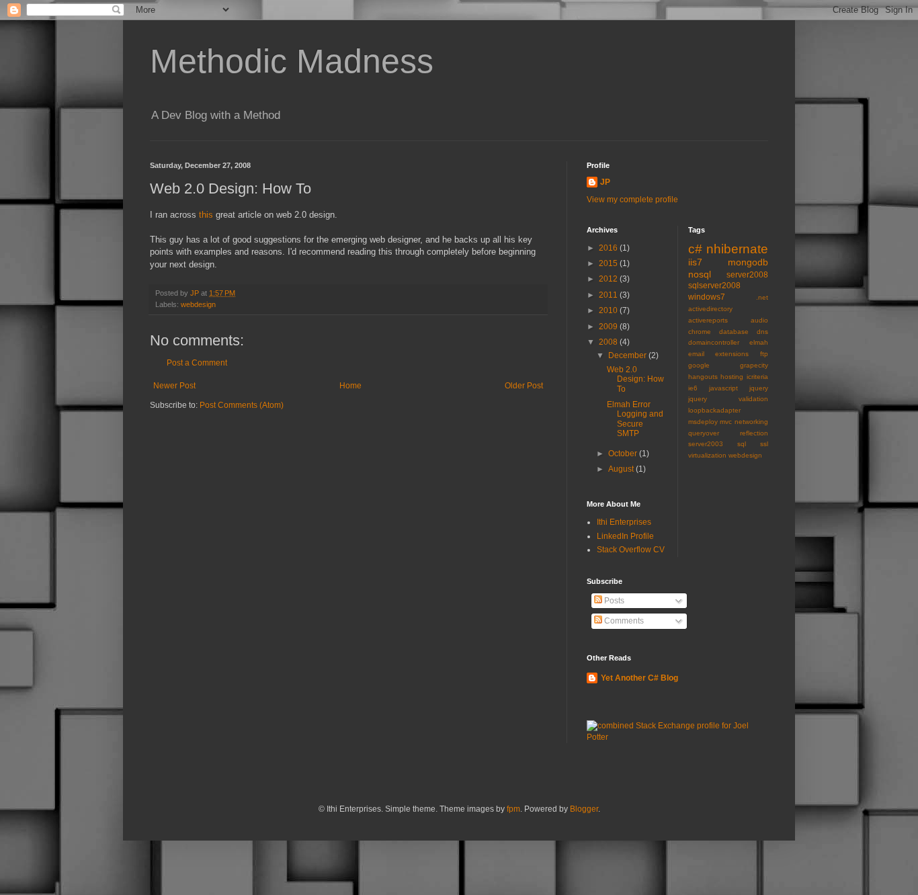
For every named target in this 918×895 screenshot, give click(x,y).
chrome (699, 331)
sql (741, 444)
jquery (758, 388)
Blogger (584, 809)
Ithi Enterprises (624, 522)
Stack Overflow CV (631, 549)
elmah (758, 342)
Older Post (524, 385)
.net (762, 297)
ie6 (693, 388)
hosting (731, 376)
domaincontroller (713, 342)
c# (695, 249)
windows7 (706, 297)
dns (762, 331)
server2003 (705, 444)
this (206, 215)
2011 (609, 295)
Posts (613, 600)
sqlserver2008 (714, 285)
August (622, 469)
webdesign (198, 304)
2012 (609, 279)
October (623, 453)
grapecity (754, 365)
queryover (703, 433)
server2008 (747, 275)
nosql (699, 274)
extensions (732, 353)
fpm (513, 809)
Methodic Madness (291, 61)
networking (751, 421)
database (734, 331)
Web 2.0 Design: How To (635, 379)
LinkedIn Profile (625, 536)
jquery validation (728, 398)
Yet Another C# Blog (639, 678)
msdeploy (703, 421)
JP (605, 182)
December (628, 355)
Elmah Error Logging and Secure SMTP (635, 419)
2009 (609, 326)
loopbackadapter (714, 410)
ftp (764, 353)
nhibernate (737, 249)
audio (759, 320)
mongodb (748, 262)
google (699, 365)
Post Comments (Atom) (242, 405)
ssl (764, 444)
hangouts (703, 376)
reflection (754, 433)
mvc (726, 421)
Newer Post (174, 385)
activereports (708, 320)
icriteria (757, 376)
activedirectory (710, 308)
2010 (609, 310)
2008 (609, 342)
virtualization (707, 455)
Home (350, 385)
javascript (723, 388)
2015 (609, 263)
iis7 (695, 262)
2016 (609, 248)
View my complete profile (632, 199)
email (696, 353)
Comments (623, 621)
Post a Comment (197, 363)
